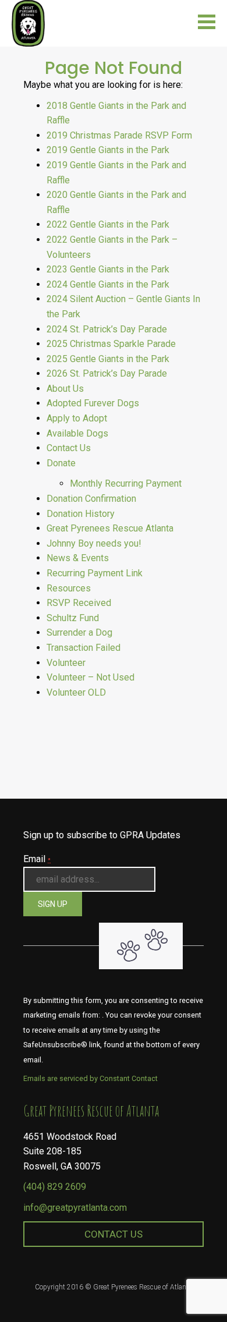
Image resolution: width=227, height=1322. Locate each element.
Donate (61, 463)
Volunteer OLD (76, 692)
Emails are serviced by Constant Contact (90, 1078)
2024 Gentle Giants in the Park (108, 284)
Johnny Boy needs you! (94, 543)
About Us (65, 388)
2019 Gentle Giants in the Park (108, 149)
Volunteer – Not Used (90, 677)
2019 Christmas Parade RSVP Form (119, 135)
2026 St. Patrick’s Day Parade (107, 373)
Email (37, 858)
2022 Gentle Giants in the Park (108, 224)
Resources (69, 588)
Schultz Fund (73, 617)
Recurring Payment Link (95, 573)
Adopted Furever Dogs (93, 403)
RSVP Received (79, 602)
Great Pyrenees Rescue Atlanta (110, 528)
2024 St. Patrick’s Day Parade (107, 329)
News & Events (78, 557)
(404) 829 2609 (54, 1186)
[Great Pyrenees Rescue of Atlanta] (28, 22)
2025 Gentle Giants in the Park (108, 358)
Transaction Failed (83, 647)
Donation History (81, 513)
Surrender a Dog (79, 632)
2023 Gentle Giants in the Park (108, 269)
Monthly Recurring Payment (126, 483)
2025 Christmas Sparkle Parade (111, 343)
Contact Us (69, 447)
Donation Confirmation (91, 498)
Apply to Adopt (77, 418)
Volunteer (66, 662)
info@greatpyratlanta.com (75, 1207)
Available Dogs (77, 433)
